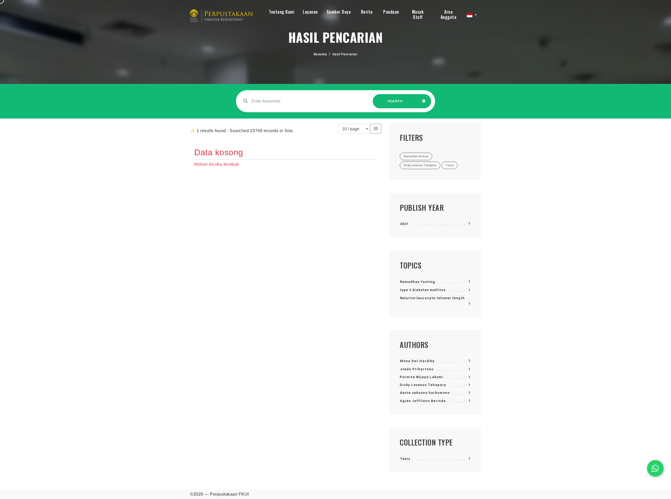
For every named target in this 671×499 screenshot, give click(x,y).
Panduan (391, 12)
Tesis (405, 459)
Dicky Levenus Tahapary (423, 385)
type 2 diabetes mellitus (423, 290)
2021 (404, 224)
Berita (367, 12)
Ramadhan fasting (417, 282)
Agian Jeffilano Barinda (423, 401)
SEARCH (395, 101)
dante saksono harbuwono (425, 393)
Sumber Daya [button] (339, 12)
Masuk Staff (418, 14)
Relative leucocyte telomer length (432, 298)
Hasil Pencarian (345, 54)
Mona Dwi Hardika (417, 361)
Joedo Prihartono (417, 369)
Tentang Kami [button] (281, 12)
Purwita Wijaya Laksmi (421, 377)
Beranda (320, 54)
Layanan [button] (310, 12)
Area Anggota (449, 14)
